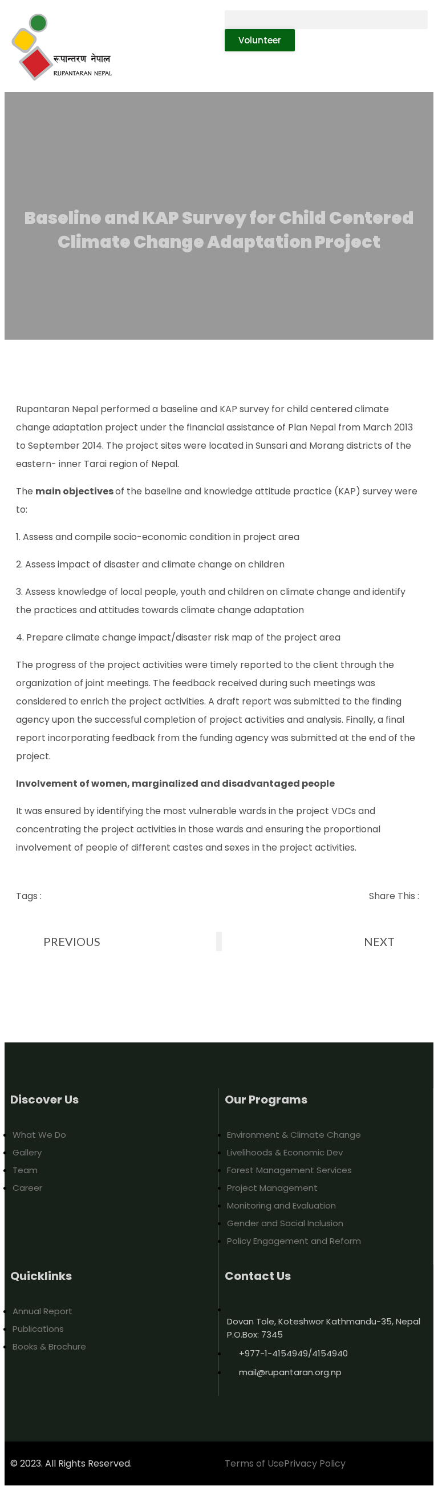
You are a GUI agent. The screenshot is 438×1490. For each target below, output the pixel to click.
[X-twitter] (125, 1231)
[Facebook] (24, 1231)
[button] (326, 19)
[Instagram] (92, 1231)
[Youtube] (58, 1231)
